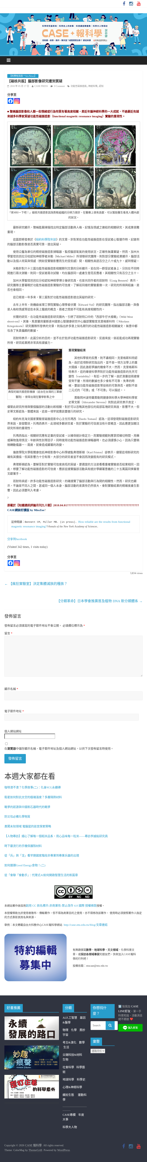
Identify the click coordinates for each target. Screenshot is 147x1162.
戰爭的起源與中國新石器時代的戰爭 (27, 807)
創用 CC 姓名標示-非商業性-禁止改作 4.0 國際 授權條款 (61, 905)
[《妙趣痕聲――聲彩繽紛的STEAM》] (31, 1047)
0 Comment (59, 86)
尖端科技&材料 (72, 1054)
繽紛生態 (70, 1094)
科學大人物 (70, 1127)
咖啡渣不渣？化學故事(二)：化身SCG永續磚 (32, 787)
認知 (101, 86)
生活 (66, 1047)
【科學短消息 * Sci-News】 (23, 76)
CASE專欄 (69, 1114)
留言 (8, 633)
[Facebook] (10, 101)
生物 (65, 1059)
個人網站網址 (13, 731)
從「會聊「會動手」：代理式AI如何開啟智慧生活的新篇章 (41, 875)
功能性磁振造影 (79, 86)
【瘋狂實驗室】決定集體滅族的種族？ (35, 584)
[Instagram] (17, 101)
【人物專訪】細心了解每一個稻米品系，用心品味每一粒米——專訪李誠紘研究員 (56, 836)
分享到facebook (17, 539)
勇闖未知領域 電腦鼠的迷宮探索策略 (27, 826)
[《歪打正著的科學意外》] (31, 1077)
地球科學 (68, 1079)
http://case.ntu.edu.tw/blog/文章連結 (86, 924)
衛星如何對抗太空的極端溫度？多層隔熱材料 (33, 797)
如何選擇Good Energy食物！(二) (24, 865)
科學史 (81, 1079)
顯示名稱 (11, 688)
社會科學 (69, 1067)
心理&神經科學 (72, 1087)
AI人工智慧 (70, 1017)
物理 (65, 1030)
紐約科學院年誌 (46, 239)
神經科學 (92, 86)
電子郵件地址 (14, 711)
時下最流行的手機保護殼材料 (23, 845)
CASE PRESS (41, 86)
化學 (74, 1030)
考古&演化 (69, 1042)
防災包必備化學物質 (17, 816)
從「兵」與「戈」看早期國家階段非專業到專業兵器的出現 (41, 855)
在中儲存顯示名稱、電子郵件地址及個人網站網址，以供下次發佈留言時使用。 (59, 748)
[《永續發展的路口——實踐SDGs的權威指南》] (31, 1018)
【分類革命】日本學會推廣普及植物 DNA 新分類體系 (100, 601)
